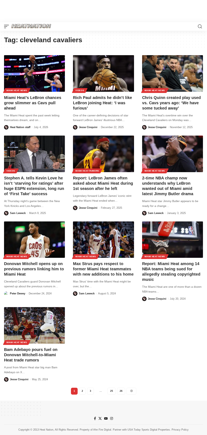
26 (121, 391)
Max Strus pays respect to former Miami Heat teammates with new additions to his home (103, 268)
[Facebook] (95, 418)
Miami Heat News (16, 90)
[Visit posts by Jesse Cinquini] (75, 127)
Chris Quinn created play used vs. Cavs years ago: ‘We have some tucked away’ (171, 102)
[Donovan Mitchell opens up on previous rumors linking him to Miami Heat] (34, 239)
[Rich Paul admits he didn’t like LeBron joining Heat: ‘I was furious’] (103, 73)
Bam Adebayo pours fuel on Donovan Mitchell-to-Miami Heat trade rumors (30, 354)
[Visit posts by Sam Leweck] (6, 213)
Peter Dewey (17, 293)
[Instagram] (111, 418)
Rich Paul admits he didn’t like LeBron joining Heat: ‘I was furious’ (102, 102)
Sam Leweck (18, 213)
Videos (79, 90)
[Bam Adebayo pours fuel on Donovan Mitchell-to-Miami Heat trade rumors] (34, 325)
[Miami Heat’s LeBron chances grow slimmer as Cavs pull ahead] (34, 73)
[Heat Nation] (31, 26)
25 (111, 391)
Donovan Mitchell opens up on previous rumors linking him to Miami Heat (34, 268)
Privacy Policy (180, 429)
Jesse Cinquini (88, 127)
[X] (100, 418)
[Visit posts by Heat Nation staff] (6, 127)
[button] (7, 26)
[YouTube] (106, 418)
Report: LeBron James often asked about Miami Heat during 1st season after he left (103, 183)
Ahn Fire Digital (102, 429)
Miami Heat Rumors (87, 171)
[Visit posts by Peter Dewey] (6, 293)
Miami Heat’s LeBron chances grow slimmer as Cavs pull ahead (32, 102)
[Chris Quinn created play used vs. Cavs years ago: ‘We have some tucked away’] (172, 73)
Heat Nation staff (20, 127)
